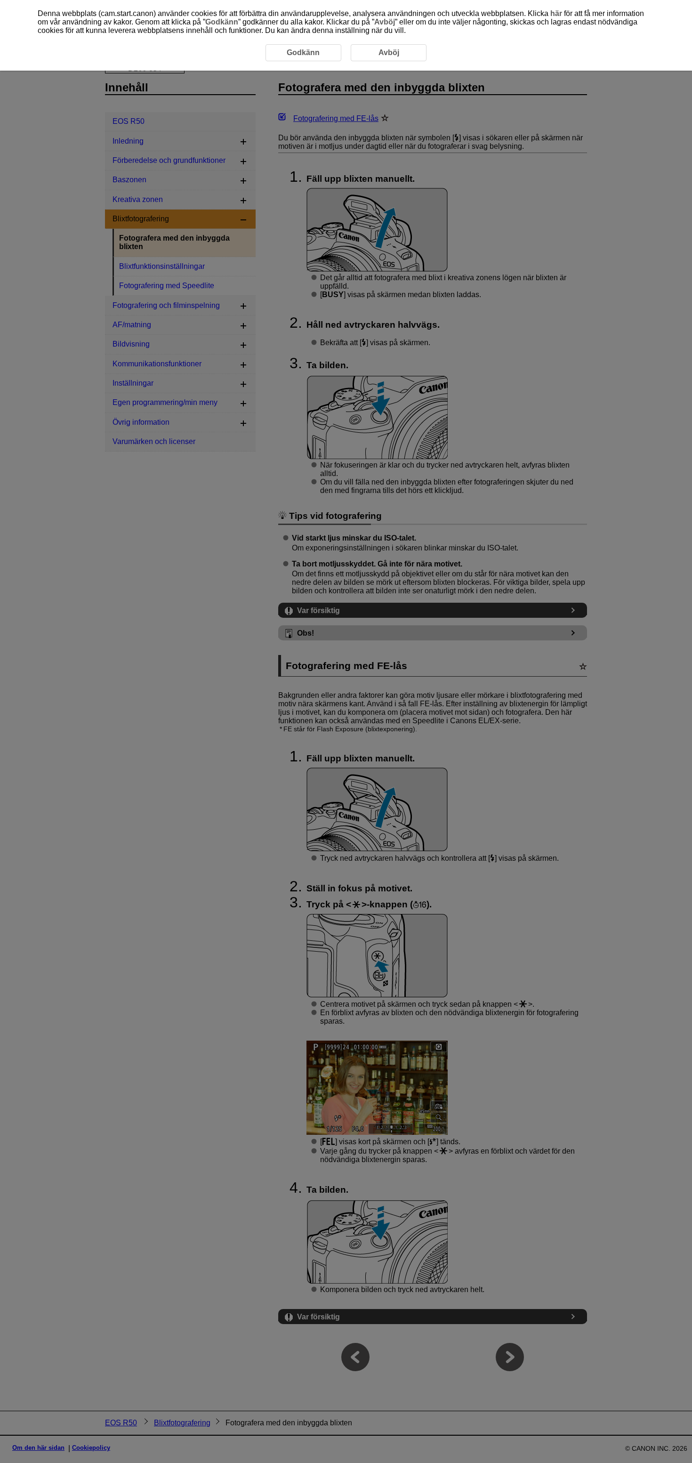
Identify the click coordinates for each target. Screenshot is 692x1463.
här (556, 13)
